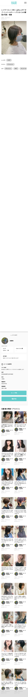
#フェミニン (8, 68)
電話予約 (14, 401)
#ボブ (16, 68)
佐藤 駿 (11, 343)
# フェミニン (10, 64)
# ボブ (9, 60)
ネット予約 (14, 395)
